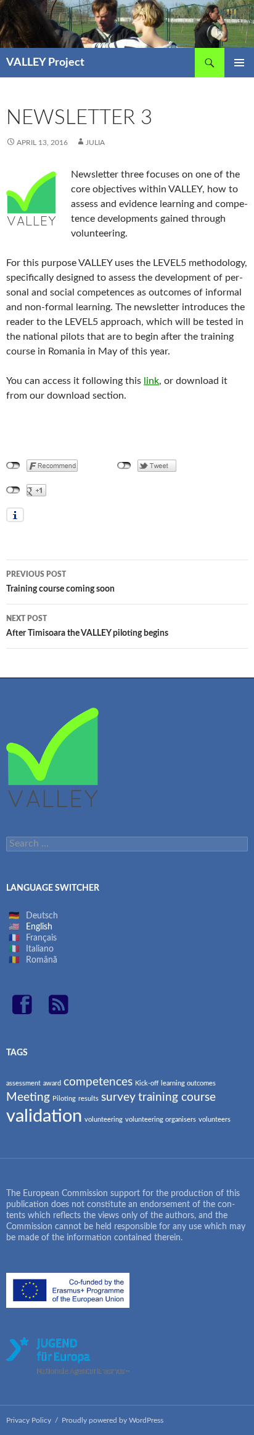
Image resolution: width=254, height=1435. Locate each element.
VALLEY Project (45, 62)
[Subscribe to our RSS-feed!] (58, 1010)
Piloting (64, 1098)
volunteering (103, 1119)
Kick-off (146, 1083)
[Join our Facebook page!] (27, 1010)
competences (98, 1082)
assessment (23, 1083)
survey (118, 1097)
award (52, 1083)
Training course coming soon (60, 582)
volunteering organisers (160, 1119)
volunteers (215, 1119)
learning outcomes (188, 1083)
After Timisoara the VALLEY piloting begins (87, 626)
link (151, 381)
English (39, 927)
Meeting (28, 1097)
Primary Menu (239, 62)
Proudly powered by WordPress (112, 1420)
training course (177, 1097)
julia (95, 142)
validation (44, 1116)
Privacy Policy (28, 1420)
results (88, 1098)
